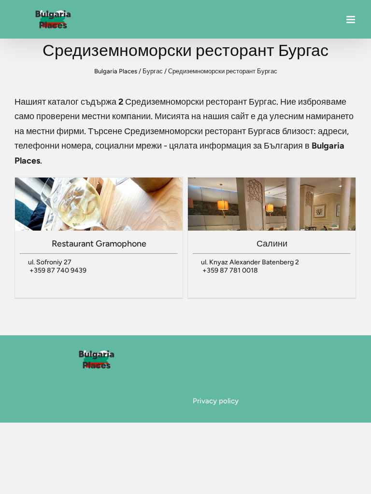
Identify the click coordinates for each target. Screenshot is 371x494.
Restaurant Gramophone (99, 243)
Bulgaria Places (115, 71)
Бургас (153, 71)
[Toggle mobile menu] (351, 19)
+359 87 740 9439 (57, 270)
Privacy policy (216, 401)
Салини (272, 243)
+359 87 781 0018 (230, 270)
